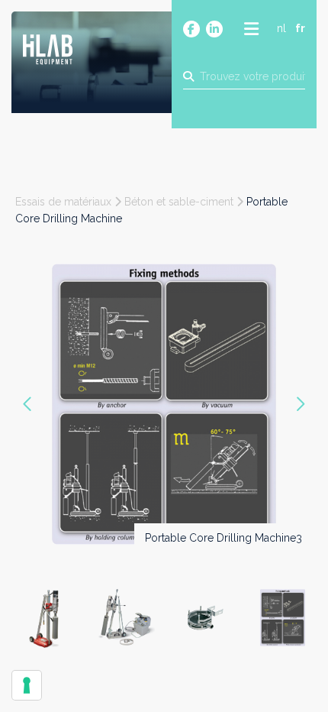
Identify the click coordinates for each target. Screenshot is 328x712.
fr (300, 28)
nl (281, 28)
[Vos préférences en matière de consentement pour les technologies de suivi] (26, 685)
